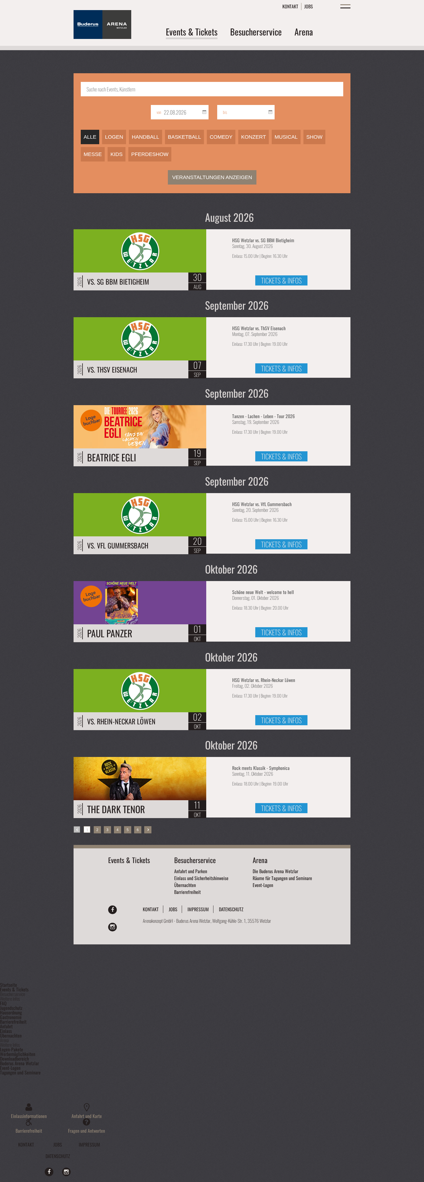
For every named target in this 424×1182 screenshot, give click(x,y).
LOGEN (114, 137)
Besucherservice (195, 860)
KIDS (116, 154)
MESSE (93, 154)
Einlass (6, 1030)
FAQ (3, 1003)
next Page (147, 829)
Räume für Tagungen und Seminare (282, 878)
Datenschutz (231, 909)
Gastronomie (11, 1017)
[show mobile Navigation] (345, 5)
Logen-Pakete (11, 1049)
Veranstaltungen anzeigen (212, 177)
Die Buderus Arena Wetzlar (275, 871)
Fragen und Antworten (86, 1130)
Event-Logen (263, 885)
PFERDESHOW (149, 154)
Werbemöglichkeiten (17, 1054)
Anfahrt (6, 1026)
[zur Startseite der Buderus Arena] (102, 36)
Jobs (308, 6)
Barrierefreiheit (187, 891)
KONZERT (253, 137)
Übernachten (185, 885)
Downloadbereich (14, 1058)
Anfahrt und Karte (87, 1115)
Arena (260, 860)
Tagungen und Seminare (20, 1072)
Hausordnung (11, 1012)
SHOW (314, 137)
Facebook (112, 909)
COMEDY (221, 137)
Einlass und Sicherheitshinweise (201, 878)
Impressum (198, 909)
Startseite (8, 984)
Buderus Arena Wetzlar (19, 1063)
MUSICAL (286, 137)
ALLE (90, 137)
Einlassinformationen (29, 1115)
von (159, 112)
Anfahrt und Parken (190, 871)
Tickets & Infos (281, 280)
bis (225, 112)
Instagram (112, 927)
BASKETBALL (184, 137)
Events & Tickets (129, 860)
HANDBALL (145, 137)
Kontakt (290, 6)
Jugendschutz (11, 1007)
